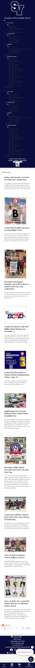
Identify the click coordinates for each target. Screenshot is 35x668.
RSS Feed (7, 625)
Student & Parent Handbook (18, 81)
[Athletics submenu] (7, 46)
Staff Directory (15, 42)
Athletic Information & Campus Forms (21, 49)
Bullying (13, 62)
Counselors (14, 38)
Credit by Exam (15, 65)
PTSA (12, 75)
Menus (12, 72)
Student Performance (16, 32)
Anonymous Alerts (29, 666)
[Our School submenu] (7, 93)
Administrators (14, 36)
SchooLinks (14, 78)
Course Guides (15, 64)
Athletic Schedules (16, 50)
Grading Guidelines (16, 70)
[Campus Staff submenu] (7, 35)
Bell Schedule (14, 61)
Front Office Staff (15, 39)
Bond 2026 (14, 27)
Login (12, 653)
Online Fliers (14, 73)
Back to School (15, 59)
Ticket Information (15, 52)
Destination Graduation (17, 69)
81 (23, 628)
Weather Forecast (15, 53)
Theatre (13, 84)
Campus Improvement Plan (18, 29)
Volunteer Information (16, 85)
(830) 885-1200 (19, 643)
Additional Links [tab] (17, 162)
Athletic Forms (15, 47)
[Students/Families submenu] (7, 58)
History (13, 30)
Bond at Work (14, 26)
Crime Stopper (14, 67)
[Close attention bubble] (32, 648)
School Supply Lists (16, 76)
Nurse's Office (14, 41)
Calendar (12, 666)
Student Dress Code (16, 82)
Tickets (19, 666)
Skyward (13, 79)
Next (27, 628)
